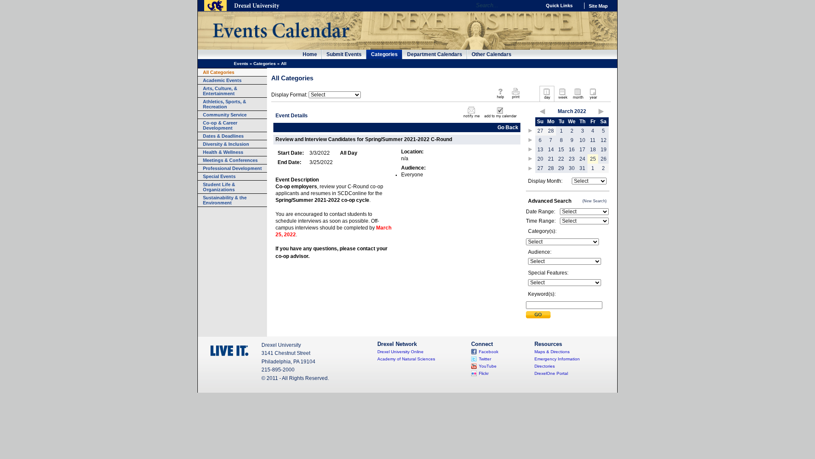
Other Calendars (491, 54)
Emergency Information (557, 359)
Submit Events (344, 54)
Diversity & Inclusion (226, 144)
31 (582, 168)
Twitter (485, 359)
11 (593, 140)
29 (561, 168)
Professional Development (232, 168)
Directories (544, 366)
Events (241, 63)
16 (572, 149)
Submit (538, 314)
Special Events (219, 176)
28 (551, 130)
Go (532, 5)
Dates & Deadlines (223, 136)
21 (551, 159)
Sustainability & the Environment (225, 200)
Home (310, 54)
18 (593, 149)
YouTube (488, 366)
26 (604, 159)
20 (540, 159)
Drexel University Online (400, 351)
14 (551, 149)
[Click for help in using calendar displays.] (500, 99)
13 (540, 149)
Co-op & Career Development (220, 125)
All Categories (218, 72)
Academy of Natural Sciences (406, 359)
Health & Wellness (223, 152)
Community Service (225, 114)
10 (582, 140)
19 (604, 149)
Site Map (598, 5)
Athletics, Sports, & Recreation (224, 104)
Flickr (484, 373)
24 (582, 159)
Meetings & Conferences (230, 160)
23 (572, 159)
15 (561, 149)
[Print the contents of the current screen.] (516, 99)
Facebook (488, 351)
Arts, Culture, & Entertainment (220, 91)
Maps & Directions (552, 351)
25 (593, 159)
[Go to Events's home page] (280, 42)
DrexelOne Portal (551, 373)
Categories (384, 54)
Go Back (507, 127)
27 (540, 130)
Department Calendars (434, 54)
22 (561, 159)
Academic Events (222, 80)
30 (572, 168)
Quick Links (559, 5)
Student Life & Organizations (219, 187)
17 (582, 149)
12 (604, 140)
